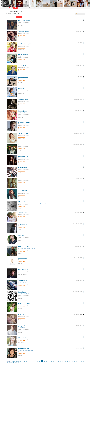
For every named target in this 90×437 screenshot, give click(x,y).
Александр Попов (23, 99)
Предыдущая (18, 361)
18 (58, 361)
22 (67, 361)
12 (44, 361)
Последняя (17, 362)
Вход (81, 8)
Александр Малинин (24, 122)
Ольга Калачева (22, 314)
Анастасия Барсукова (24, 303)
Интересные (26, 17)
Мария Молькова (23, 156)
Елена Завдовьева (23, 348)
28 (81, 361)
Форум (44, 8)
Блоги (39, 8)
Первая (13, 361)
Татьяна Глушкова (23, 133)
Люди (30, 8)
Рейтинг (13, 17)
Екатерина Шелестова (24, 43)
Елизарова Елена (23, 88)
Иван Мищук (21, 201)
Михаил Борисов (23, 54)
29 (83, 361)
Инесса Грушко (22, 111)
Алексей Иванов (22, 280)
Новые (8, 17)
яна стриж (21, 179)
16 (53, 361)
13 (46, 361)
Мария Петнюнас (23, 167)
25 (74, 361)
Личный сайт (21, 24)
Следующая (11, 362)
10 (39, 361)
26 (76, 361)
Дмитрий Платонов (23, 326)
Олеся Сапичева (22, 190)
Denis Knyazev (22, 292)
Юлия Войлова (22, 337)
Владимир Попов (23, 77)
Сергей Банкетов (23, 145)
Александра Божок (23, 31)
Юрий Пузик (21, 235)
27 (79, 361)
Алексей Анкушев (23, 213)
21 (65, 361)
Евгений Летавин (23, 269)
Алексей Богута (22, 258)
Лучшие (19, 17)
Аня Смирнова (22, 65)
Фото (35, 8)
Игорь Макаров (22, 224)
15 (51, 361)
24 (72, 361)
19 (60, 361)
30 (7, 362)
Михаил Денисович (23, 246)
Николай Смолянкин (24, 20)
